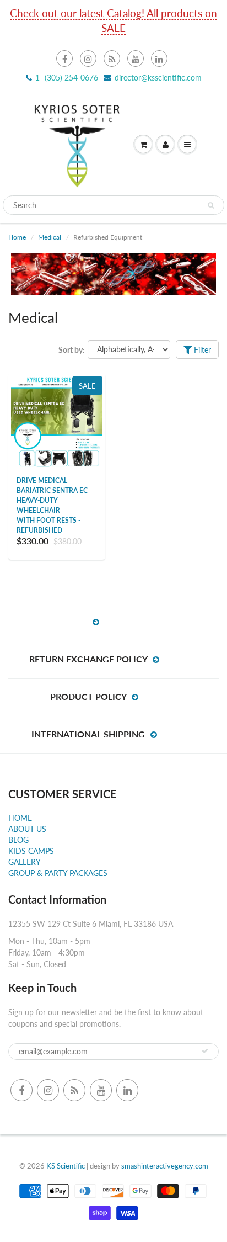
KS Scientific (65, 1165)
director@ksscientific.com (158, 77)
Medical (49, 237)
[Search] (210, 205)
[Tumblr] (112, 58)
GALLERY (24, 862)
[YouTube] (135, 58)
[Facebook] (64, 58)
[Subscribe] (205, 1051)
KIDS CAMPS (31, 851)
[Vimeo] (159, 58)
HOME (20, 817)
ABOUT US (27, 829)
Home (17, 237)
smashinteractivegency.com (164, 1165)
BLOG (18, 840)
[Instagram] (88, 58)
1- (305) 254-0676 (66, 77)
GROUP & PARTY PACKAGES (57, 873)
